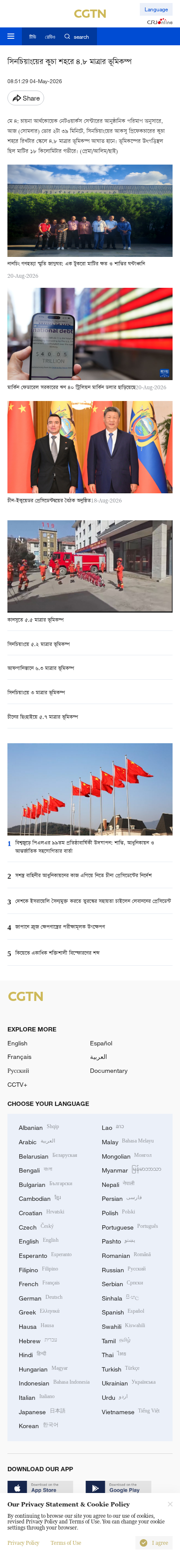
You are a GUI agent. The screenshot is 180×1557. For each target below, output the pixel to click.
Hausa (36, 1325)
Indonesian (54, 1382)
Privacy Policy (23, 1543)
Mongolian (127, 1155)
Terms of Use (66, 1543)
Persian (122, 1197)
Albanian (39, 1126)
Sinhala (120, 1297)
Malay (128, 1141)
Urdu (115, 1396)
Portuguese (130, 1226)
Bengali (35, 1169)
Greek (39, 1311)
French (39, 1282)
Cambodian (40, 1197)
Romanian (126, 1254)
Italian (37, 1396)
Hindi (32, 1353)
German (40, 1297)
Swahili (123, 1325)
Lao (113, 1126)
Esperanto (45, 1254)
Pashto (118, 1240)
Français (19, 1056)
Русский (18, 1070)
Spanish (123, 1311)
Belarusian (48, 1155)
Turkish (121, 1368)
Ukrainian (129, 1382)
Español (101, 1043)
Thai (114, 1353)
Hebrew (38, 1340)
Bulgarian (45, 1183)
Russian (124, 1269)
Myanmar (132, 1169)
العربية (98, 1056)
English (17, 1043)
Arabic (37, 1141)
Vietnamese (131, 1410)
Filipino (38, 1269)
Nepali (118, 1183)
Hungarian (43, 1368)
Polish (118, 1212)
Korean (39, 1424)
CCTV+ (17, 1084)
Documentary (109, 1070)
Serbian (122, 1282)
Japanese (42, 1410)
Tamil (116, 1340)
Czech (36, 1226)
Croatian (41, 1212)
